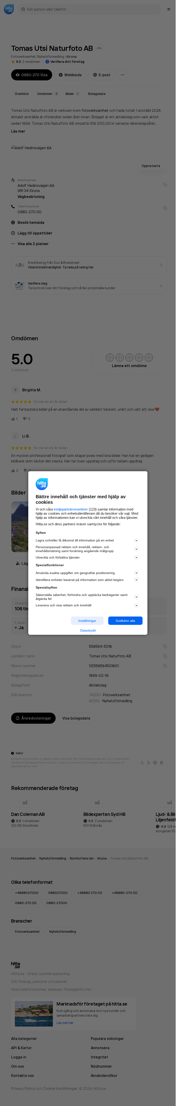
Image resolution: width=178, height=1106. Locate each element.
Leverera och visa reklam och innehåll (63, 605)
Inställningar (87, 620)
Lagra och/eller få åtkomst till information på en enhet (75, 540)
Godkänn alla (125, 620)
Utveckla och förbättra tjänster (58, 557)
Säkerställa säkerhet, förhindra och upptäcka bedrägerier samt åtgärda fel (81, 597)
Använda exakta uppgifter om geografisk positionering (75, 573)
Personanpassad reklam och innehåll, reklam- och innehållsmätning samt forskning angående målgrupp (75, 549)
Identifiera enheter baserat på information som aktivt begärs (80, 580)
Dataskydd (88, 630)
